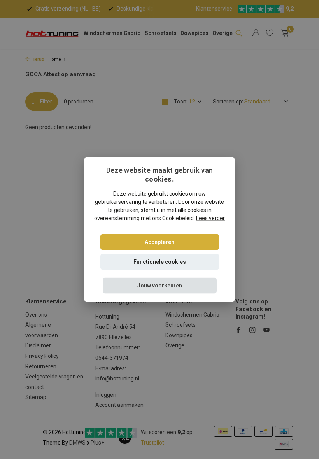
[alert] (159, 229)
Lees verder (210, 218)
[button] (160, 285)
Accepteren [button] (159, 241)
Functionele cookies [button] (159, 261)
